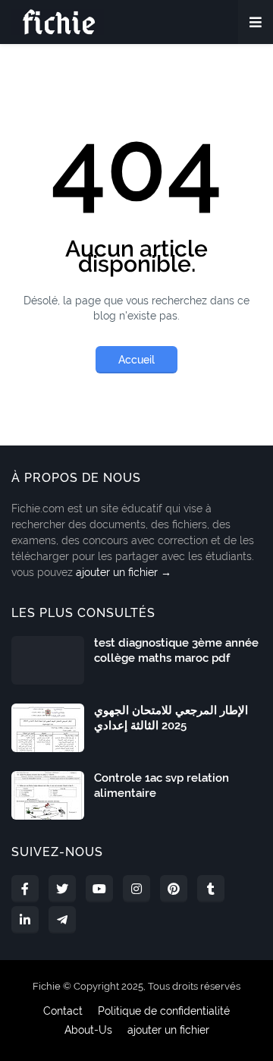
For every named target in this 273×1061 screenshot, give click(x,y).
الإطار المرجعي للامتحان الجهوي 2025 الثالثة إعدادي (171, 718)
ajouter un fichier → (123, 572)
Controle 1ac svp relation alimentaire (161, 785)
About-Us (88, 1030)
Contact (63, 1011)
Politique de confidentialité (164, 1011)
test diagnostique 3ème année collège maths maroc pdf (176, 650)
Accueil (136, 360)
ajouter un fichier (168, 1030)
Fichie (47, 986)
